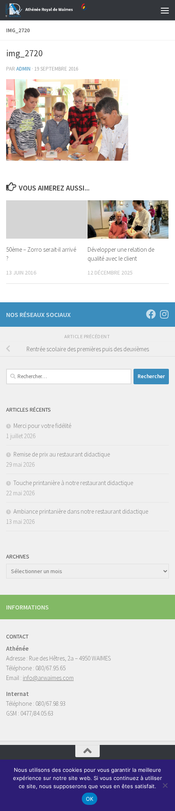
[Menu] (165, 10)
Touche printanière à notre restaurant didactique (73, 483)
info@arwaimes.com (48, 678)
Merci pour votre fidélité (42, 426)
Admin (23, 68)
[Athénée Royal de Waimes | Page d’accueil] (59, 10)
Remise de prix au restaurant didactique (61, 454)
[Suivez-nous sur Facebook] (151, 314)
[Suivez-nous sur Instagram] (164, 314)
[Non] (165, 785)
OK (90, 798)
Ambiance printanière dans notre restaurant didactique (80, 511)
